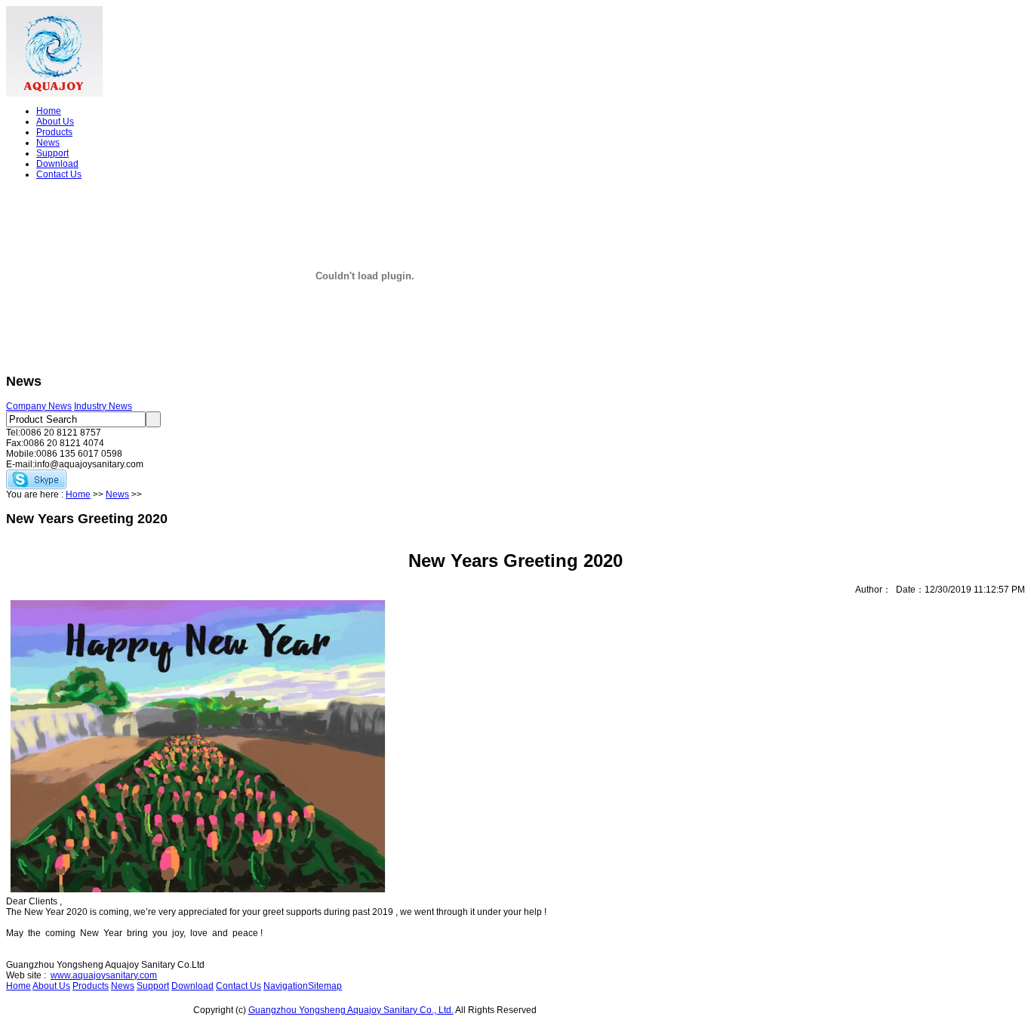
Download (57, 164)
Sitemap (325, 986)
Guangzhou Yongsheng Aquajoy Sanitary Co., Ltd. (351, 1010)
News (48, 142)
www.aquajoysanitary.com (104, 975)
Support (52, 153)
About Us (55, 121)
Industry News (103, 406)
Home (48, 111)
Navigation (285, 986)
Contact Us (59, 174)
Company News (39, 406)
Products (54, 132)
